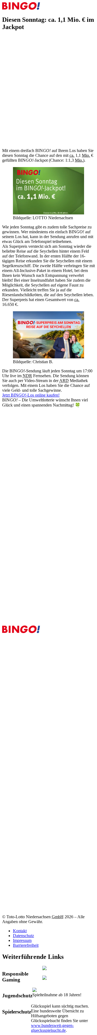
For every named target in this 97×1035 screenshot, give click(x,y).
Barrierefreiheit (26, 945)
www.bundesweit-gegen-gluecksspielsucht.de (52, 1028)
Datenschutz (23, 935)
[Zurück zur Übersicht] (5, 41)
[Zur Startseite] (21, 8)
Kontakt (20, 930)
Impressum (22, 940)
